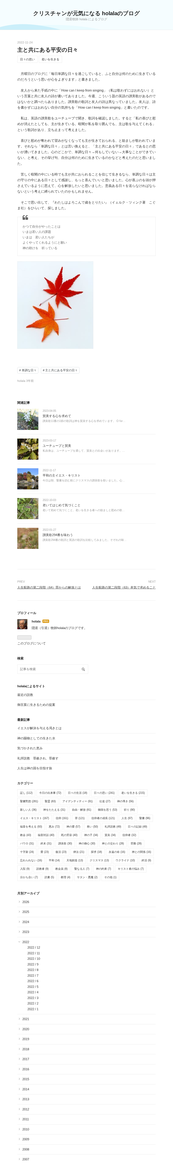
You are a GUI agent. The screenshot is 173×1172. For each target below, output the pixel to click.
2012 (25, 1109)
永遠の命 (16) (117, 851)
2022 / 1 (32, 1009)
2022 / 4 (32, 992)
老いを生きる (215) (133, 792)
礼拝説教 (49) (113, 826)
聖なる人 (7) (81, 868)
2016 (25, 1069)
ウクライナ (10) (125, 860)
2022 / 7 (32, 975)
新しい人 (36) (28, 809)
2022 (25, 942)
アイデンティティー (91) (77, 801)
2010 (25, 1129)
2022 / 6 (32, 981)
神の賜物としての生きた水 (36, 738)
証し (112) (26, 792)
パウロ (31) (27, 843)
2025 (25, 912)
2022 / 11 (33, 953)
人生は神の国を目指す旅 (34, 768)
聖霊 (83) (50, 801)
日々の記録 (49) (137, 826)
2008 (25, 1149)
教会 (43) (25, 835)
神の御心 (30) (87, 843)
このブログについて (31, 643)
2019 (25, 1039)
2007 (25, 1159)
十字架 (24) (27, 851)
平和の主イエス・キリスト (62, 475)
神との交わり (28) (113, 843)
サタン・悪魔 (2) (87, 877)
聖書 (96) (144, 818)
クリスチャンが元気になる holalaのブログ (86, 13)
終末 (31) (46, 843)
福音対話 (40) (46, 835)
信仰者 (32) (129, 835)
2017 (25, 1059)
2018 (25, 1049)
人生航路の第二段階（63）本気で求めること (124, 587)
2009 (25, 1139)
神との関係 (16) (141, 851)
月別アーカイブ (28, 893)
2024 (25, 922)
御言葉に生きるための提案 (36, 704)
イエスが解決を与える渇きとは (39, 728)
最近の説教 (25, 695)
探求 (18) (96, 851)
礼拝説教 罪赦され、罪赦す (37, 758)
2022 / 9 (32, 964)
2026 (25, 902)
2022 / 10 (33, 958)
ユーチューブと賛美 (57, 445)
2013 (25, 1099)
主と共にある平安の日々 (47, 50)
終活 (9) (146, 860)
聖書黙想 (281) (29, 801)
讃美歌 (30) (65, 843)
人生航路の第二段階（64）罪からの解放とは (49, 587)
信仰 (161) (62, 818)
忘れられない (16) (31, 860)
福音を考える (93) (31, 826)
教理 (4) (65, 877)
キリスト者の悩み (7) (131, 868)
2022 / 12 (33, 947)
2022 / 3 (32, 998)
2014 (25, 1089)
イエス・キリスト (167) (34, 818)
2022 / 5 (32, 986)
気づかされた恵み (30, 748)
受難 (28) (136, 843)
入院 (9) (25, 868)
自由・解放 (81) (81, 809)
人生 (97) (127, 818)
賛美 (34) (110, 835)
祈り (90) (129, 809)
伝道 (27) (104, 801)
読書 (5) (49, 877)
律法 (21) (78, 851)
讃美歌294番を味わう (58, 535)
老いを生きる (50, 59)
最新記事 (23, 719)
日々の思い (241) (104, 792)
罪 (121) (80, 818)
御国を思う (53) (107, 809)
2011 (25, 1119)
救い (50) (92, 826)
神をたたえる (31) (54, 809)
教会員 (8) (61, 868)
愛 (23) (45, 851)
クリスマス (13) (99, 860)
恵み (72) (54, 826)
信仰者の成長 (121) (103, 818)
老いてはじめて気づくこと (62, 505)
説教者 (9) (42, 868)
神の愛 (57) (73, 826)
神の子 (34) (91, 835)
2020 (25, 1029)
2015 (25, 1079)
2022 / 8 (32, 970)
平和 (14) (54, 860)
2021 (25, 1019)
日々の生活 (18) (77, 792)
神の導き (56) (125, 801)
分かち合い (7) (29, 877)
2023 (25, 932)
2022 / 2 (32, 1003)
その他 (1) (110, 877)
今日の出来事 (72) (50, 792)
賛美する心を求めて (57, 416)
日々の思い (27, 59)
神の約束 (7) (103, 868)
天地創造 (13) (74, 860)
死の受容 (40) (69, 835)
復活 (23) (60, 851)
